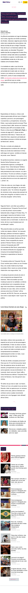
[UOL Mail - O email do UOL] (19, 2)
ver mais (13, 579)
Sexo (14, 7)
